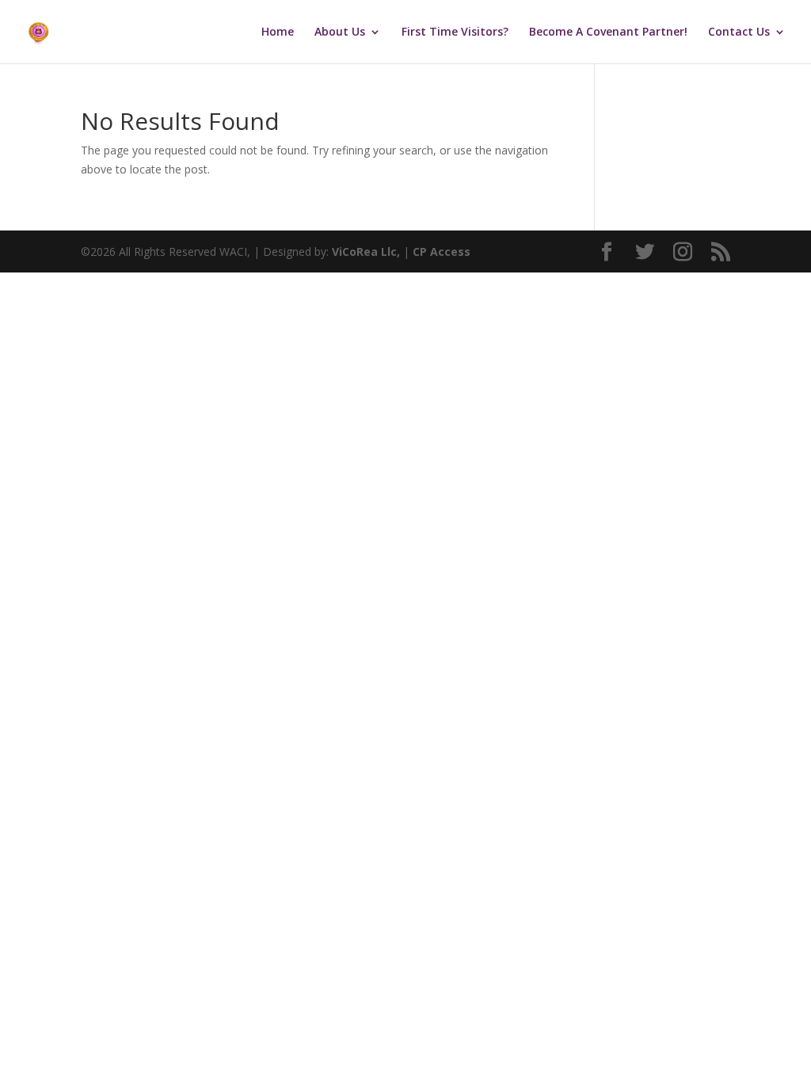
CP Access (441, 251)
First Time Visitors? (455, 32)
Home (277, 32)
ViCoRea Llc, (366, 251)
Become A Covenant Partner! (608, 32)
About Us (339, 32)
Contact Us (739, 32)
